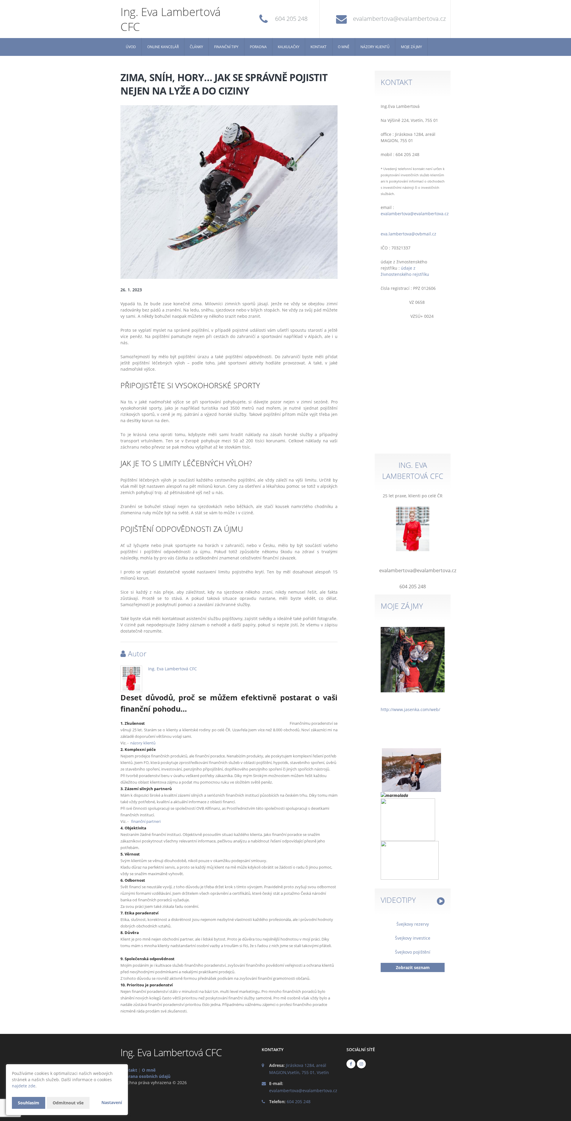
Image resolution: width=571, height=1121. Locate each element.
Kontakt (318, 46)
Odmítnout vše (68, 1103)
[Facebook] (350, 1063)
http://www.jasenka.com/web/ (410, 709)
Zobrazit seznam (413, 967)
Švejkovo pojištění (412, 952)
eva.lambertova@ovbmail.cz (408, 234)
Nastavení (111, 1102)
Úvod (131, 46)
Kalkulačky (288, 46)
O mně (343, 46)
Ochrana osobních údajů (145, 1076)
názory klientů (143, 743)
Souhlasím (28, 1103)
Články (196, 46)
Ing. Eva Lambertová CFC (172, 669)
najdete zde (23, 1086)
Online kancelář (163, 46)
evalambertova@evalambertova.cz (399, 19)
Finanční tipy (226, 46)
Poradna (258, 46)
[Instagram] (361, 1063)
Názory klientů (375, 46)
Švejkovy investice (412, 938)
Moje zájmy (411, 46)
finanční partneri (146, 821)
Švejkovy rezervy (412, 924)
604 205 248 (291, 19)
